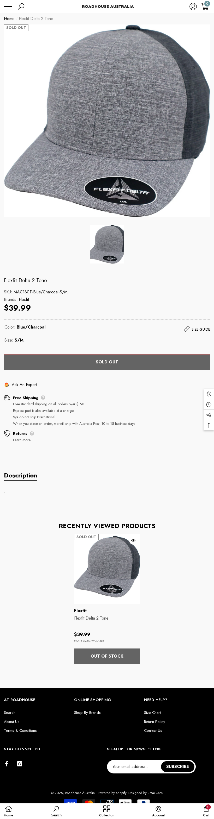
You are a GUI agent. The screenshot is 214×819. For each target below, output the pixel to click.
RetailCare (155, 792)
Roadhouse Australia (80, 792)
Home (9, 19)
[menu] (8, 6)
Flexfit (24, 300)
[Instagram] (19, 763)
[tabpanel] (107, 599)
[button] (21, 6)
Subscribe (177, 767)
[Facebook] (6, 763)
